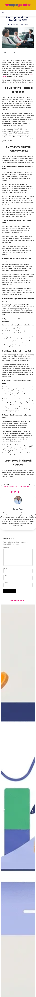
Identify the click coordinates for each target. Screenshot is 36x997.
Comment (6, 547)
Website (5, 582)
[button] (2, 12)
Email (5, 575)
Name (5, 568)
